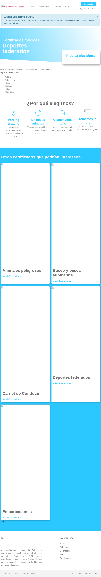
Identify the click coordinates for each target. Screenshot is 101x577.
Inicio (33, 7)
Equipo (67, 7)
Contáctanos (65, 558)
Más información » (11, 276)
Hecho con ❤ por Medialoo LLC (84, 573)
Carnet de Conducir (20, 393)
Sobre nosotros (44, 7)
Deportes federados (71, 377)
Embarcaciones (17, 511)
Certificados (57, 7)
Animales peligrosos (21, 270)
